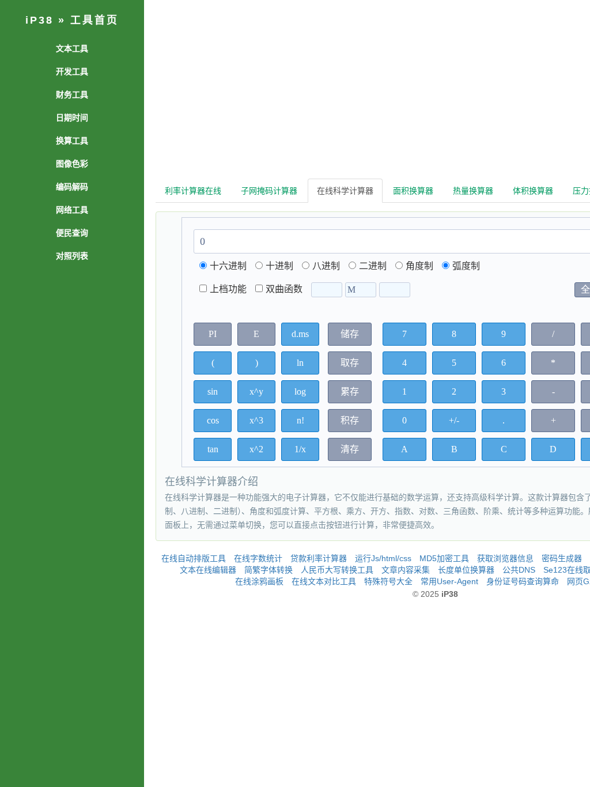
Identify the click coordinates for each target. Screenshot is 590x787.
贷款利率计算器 (318, 558)
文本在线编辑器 (208, 569)
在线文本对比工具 (324, 581)
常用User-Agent (449, 581)
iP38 (39, 20)
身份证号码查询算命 (522, 581)
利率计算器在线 (193, 190)
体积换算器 (533, 190)
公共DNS (518, 569)
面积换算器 (413, 190)
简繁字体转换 (268, 569)
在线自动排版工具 (193, 558)
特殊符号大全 (388, 581)
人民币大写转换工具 (337, 569)
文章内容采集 (405, 569)
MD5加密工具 (444, 558)
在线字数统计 (258, 558)
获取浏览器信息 (505, 558)
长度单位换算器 (466, 569)
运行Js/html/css (383, 558)
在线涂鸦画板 (259, 581)
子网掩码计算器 (269, 190)
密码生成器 (562, 558)
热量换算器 (473, 190)
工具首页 (94, 20)
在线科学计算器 (345, 190)
